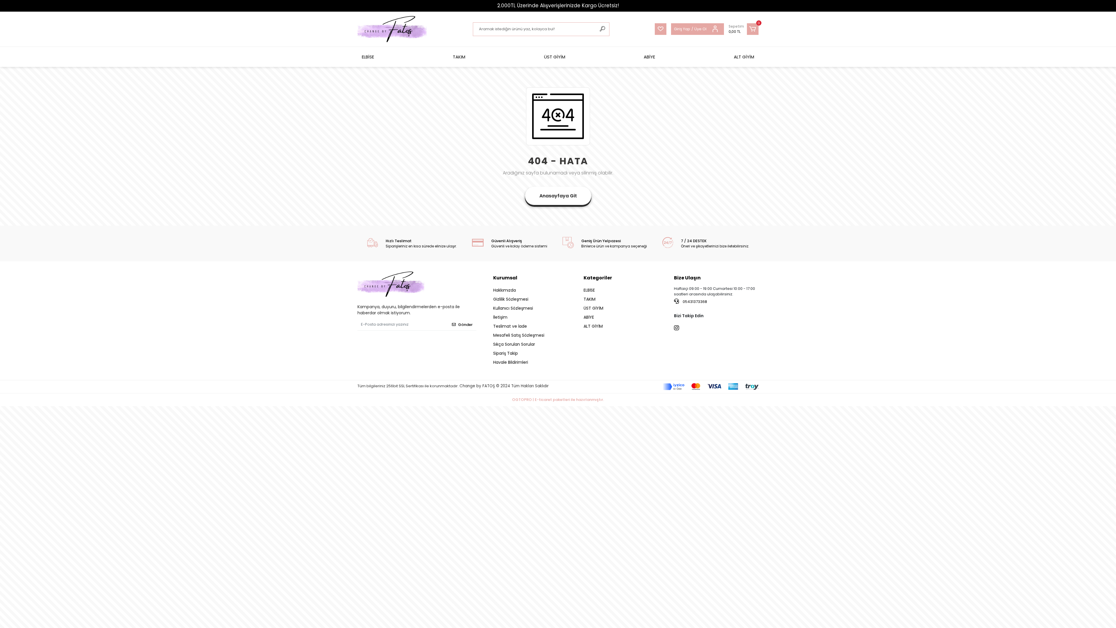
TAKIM (459, 57)
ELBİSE (368, 57)
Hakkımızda (504, 290)
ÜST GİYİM (554, 57)
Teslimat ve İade (510, 326)
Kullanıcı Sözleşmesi (513, 308)
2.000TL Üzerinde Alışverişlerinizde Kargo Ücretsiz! (558, 5)
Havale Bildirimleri (510, 362)
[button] (744, 29)
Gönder (465, 324)
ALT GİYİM (744, 57)
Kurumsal (505, 277)
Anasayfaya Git (558, 195)
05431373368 (694, 301)
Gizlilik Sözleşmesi (510, 299)
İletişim (500, 317)
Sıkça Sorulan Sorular (514, 344)
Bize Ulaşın (687, 277)
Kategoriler (598, 277)
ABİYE (649, 57)
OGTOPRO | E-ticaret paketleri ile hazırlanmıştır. (558, 399)
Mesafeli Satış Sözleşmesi (518, 335)
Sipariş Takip (505, 353)
